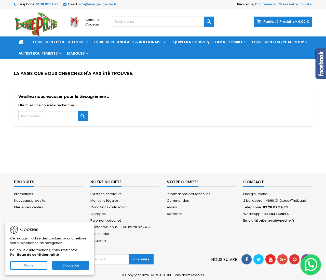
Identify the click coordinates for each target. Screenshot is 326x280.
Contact (253, 182)
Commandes (178, 200)
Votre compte (182, 182)
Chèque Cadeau (92, 22)
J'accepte (70, 265)
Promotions (23, 194)
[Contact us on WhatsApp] (311, 264)
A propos (98, 213)
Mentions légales (104, 200)
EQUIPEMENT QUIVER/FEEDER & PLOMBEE (207, 42)
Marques (76, 53)
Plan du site (99, 233)
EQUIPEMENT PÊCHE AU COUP (59, 42)
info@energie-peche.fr (97, 4)
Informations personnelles (188, 194)
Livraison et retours (105, 194)
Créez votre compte (295, 4)
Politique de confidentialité (34, 254)
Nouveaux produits (29, 200)
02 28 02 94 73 (47, 4)
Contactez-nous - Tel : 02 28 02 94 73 (121, 227)
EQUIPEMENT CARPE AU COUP (278, 42)
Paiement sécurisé (105, 220)
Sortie (29, 265)
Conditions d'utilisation (109, 207)
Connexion (263, 4)
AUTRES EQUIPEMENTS (38, 53)
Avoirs (172, 207)
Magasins (98, 240)
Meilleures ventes (28, 207)
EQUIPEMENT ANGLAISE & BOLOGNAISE (128, 42)
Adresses (175, 213)
